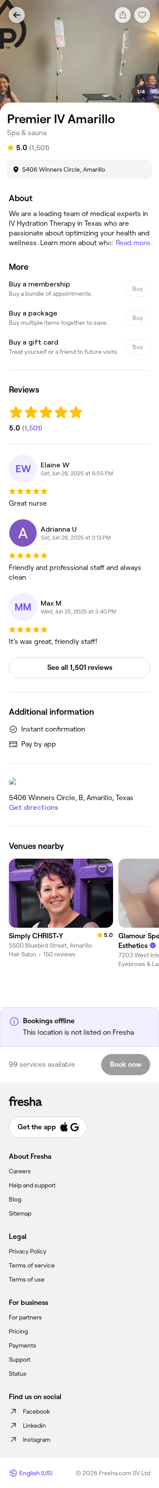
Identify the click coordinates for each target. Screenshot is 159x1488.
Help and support (32, 1185)
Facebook (36, 1411)
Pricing (18, 1331)
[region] (79, 56)
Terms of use (27, 1279)
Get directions (33, 807)
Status (17, 1373)
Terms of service (32, 1265)
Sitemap (20, 1213)
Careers (20, 1171)
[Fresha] (79, 1101)
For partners (25, 1317)
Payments (22, 1345)
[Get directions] (79, 782)
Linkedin (34, 1425)
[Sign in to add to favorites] (102, 869)
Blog (15, 1199)
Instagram (36, 1439)
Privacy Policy (27, 1251)
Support (19, 1359)
